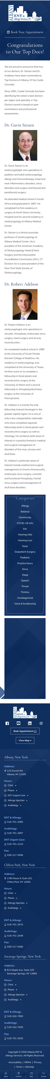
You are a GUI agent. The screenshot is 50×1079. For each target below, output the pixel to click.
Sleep (25, 574)
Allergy (25, 505)
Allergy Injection (15, 800)
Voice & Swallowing (25, 603)
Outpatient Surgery (25, 551)
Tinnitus (25, 592)
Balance (25, 511)
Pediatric (25, 557)
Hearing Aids (25, 534)
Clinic (10, 785)
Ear (25, 528)
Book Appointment (23, 696)
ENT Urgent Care (16, 795)
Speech (25, 580)
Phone (10, 790)
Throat (25, 586)
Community (25, 517)
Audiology (12, 805)
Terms (19, 1066)
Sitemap (29, 1066)
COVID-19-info (25, 523)
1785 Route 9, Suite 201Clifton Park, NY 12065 (19, 880)
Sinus (25, 569)
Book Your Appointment (26, 32)
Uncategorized (25, 597)
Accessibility (15, 1062)
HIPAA (27, 1062)
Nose (25, 546)
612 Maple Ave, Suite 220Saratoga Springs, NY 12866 (22, 972)
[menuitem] (6, 1074)
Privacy (38, 1062)
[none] (6, 1074)
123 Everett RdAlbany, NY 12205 (16, 772)
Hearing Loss (25, 540)
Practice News (25, 563)
